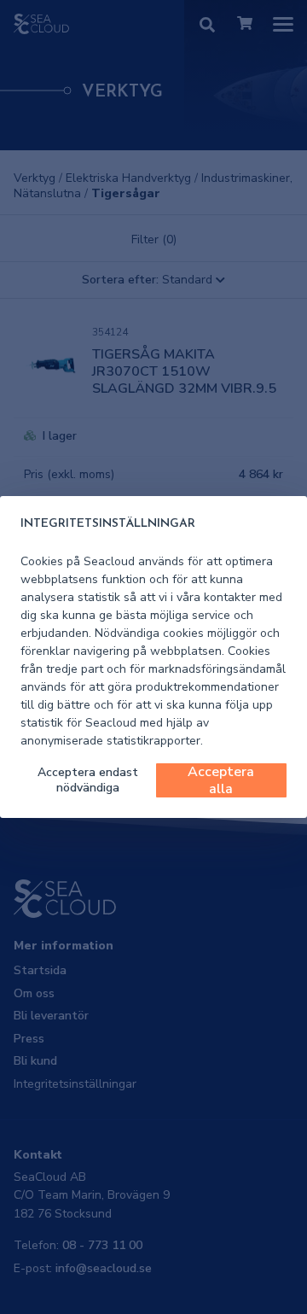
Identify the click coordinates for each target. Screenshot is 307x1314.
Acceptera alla (221, 780)
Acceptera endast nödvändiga (88, 780)
